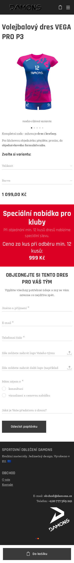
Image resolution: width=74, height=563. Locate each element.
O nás (6, 479)
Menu (68, 7)
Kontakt (7, 484)
